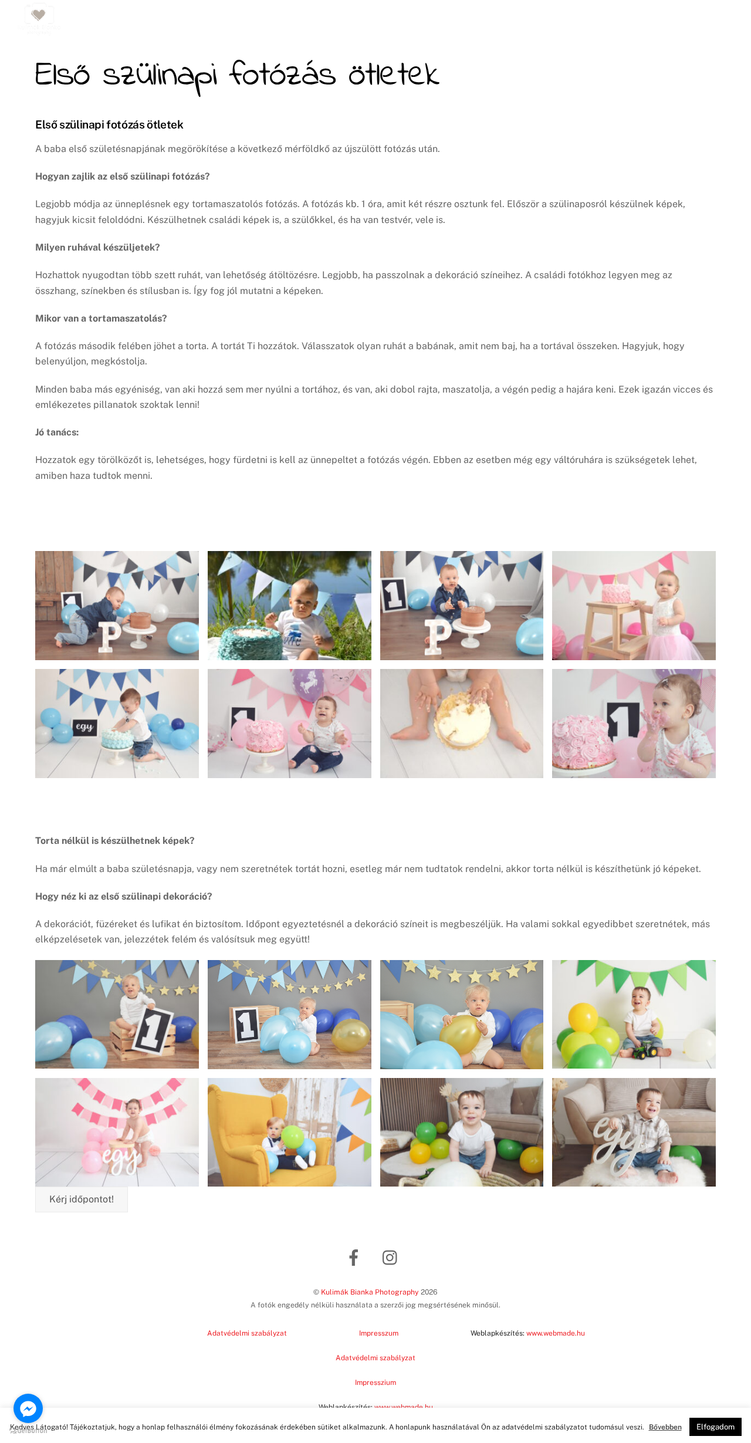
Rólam (554, 16)
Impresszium (375, 1382)
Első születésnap (489, 16)
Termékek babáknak (684, 16)
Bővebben (665, 1427)
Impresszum (378, 1333)
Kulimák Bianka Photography (370, 1291)
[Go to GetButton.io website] (28, 1431)
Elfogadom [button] (715, 1426)
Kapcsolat (603, 16)
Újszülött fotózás (198, 16)
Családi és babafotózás (301, 16)
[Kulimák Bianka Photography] (39, 31)
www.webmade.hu (555, 1333)
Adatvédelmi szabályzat (247, 1333)
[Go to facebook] (28, 1408)
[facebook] (356, 1257)
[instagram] (393, 1257)
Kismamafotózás (402, 16)
